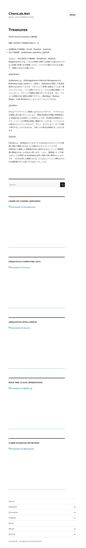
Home (11, 501)
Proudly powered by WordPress (31, 541)
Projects (12, 518)
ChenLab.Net (19, 14)
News (11, 523)
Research (13, 507)
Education (13, 512)
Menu (73, 15)
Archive (12, 534)
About (11, 529)
